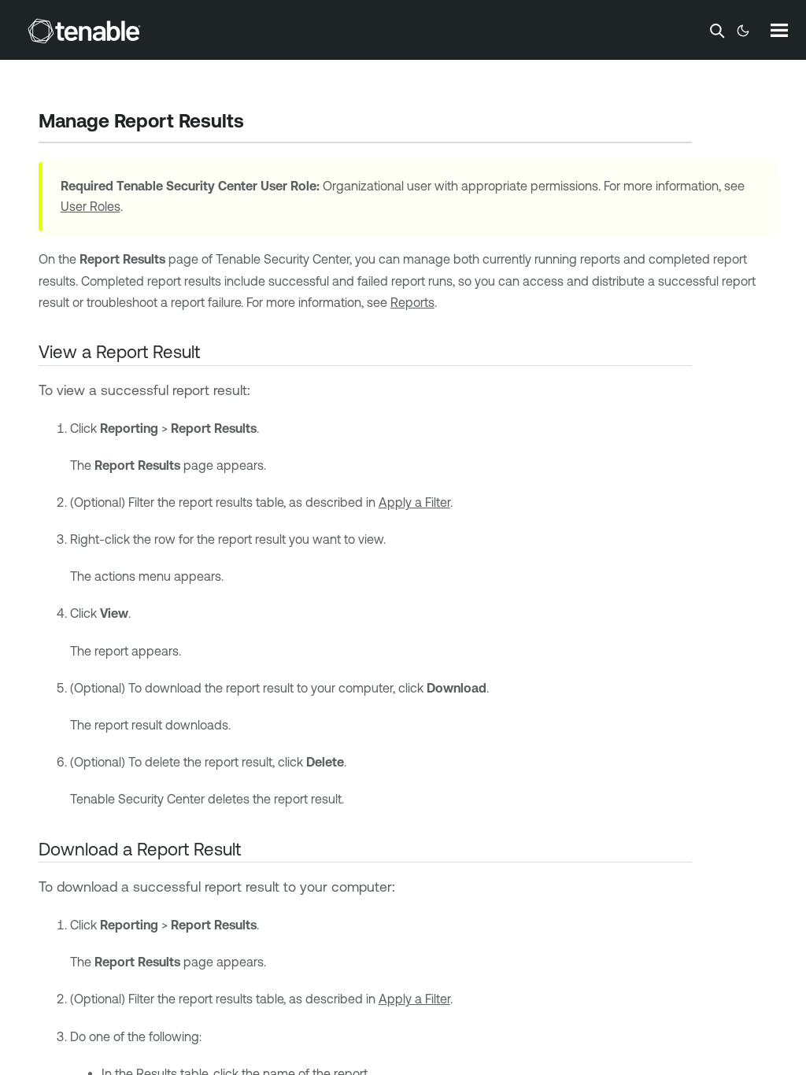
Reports (412, 302)
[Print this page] (257, 122)
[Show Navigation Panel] (779, 30)
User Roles (90, 206)
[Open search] (717, 30)
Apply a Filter (414, 502)
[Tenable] (84, 31)
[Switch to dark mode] (743, 30)
